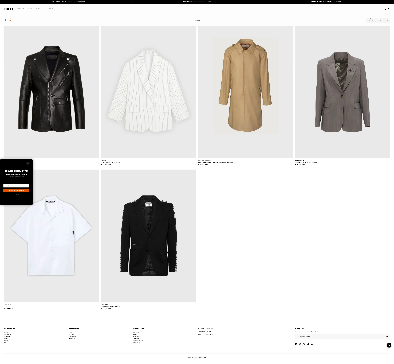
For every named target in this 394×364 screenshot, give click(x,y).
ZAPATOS (71, 334)
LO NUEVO (6, 332)
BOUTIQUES (136, 332)
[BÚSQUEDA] (381, 9)
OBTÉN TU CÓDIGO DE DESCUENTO (16, 190)
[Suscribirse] (387, 336)
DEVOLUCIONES (137, 336)
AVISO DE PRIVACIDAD (139, 340)
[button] (21, 9)
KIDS (5, 342)
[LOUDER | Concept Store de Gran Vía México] (8, 9)
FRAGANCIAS (72, 338)
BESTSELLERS (7, 334)
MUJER (30, 9)
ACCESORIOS (72, 336)
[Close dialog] (28, 163)
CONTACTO (136, 342)
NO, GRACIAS (16, 194)
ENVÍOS (135, 334)
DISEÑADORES (20, 9)
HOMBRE (38, 9)
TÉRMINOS (136, 338)
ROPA (70, 332)
